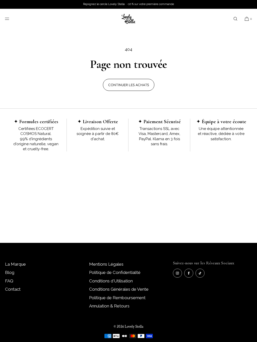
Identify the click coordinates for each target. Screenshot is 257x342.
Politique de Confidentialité (115, 272)
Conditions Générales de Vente (119, 289)
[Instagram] (177, 273)
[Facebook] (188, 273)
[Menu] (11, 19)
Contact (13, 289)
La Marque (15, 264)
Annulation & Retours (109, 305)
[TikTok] (200, 273)
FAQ (9, 280)
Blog (9, 272)
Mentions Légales (106, 264)
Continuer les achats (128, 85)
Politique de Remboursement (117, 297)
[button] (235, 19)
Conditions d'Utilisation (111, 280)
